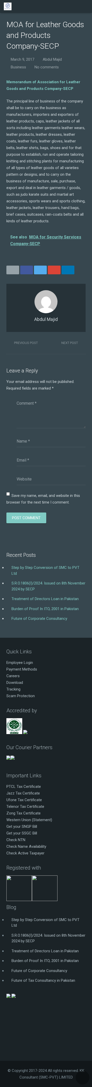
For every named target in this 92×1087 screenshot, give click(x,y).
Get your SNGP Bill (21, 826)
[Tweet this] (40, 270)
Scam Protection (20, 696)
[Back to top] (82, 1077)
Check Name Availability (26, 846)
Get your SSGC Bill (21, 833)
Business (18, 67)
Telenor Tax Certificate (25, 806)
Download (14, 682)
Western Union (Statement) (29, 820)
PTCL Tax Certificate (23, 786)
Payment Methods (21, 669)
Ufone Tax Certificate (24, 800)
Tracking (13, 689)
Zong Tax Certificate (23, 813)
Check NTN (15, 840)
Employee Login (19, 662)
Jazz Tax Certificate (23, 793)
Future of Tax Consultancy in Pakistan (43, 980)
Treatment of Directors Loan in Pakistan (45, 599)
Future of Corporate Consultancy (39, 618)
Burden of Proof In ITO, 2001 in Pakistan (45, 609)
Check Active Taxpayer (25, 853)
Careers (13, 676)
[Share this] (26, 270)
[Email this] (12, 270)
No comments (46, 67)
